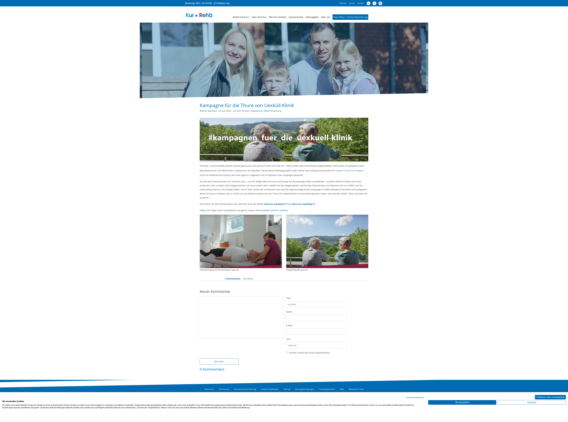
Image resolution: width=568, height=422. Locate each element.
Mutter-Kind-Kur (241, 17)
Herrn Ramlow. (280, 210)
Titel (288, 298)
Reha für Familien (277, 17)
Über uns (325, 17)
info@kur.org (222, 3)
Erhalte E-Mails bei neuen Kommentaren (309, 352)
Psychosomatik (296, 17)
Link (288, 339)
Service (352, 3)
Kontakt (361, 3)
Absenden (219, 361)
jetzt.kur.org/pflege (303, 204)
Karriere (343, 3)
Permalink (248, 278)
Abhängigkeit (312, 17)
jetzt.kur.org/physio (274, 204)
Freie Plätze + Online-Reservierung (350, 17)
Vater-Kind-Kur (259, 17)
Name (289, 311)
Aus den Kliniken (241, 110)
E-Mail (289, 325)
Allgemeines (257, 110)
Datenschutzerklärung (415, 398)
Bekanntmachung (272, 110)
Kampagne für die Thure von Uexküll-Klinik (247, 105)
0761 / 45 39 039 (204, 3)
